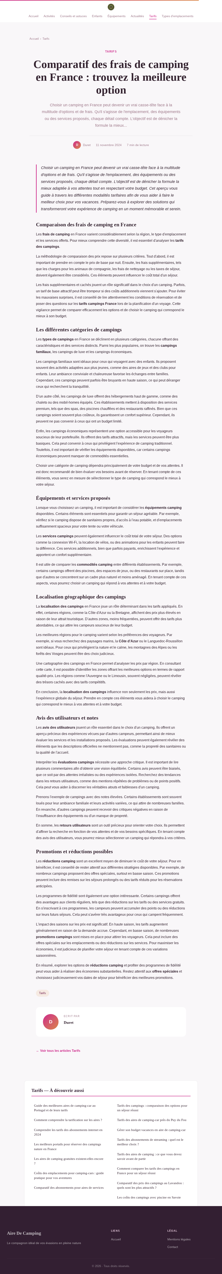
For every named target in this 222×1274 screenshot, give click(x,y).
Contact (172, 1247)
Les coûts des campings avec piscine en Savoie (149, 1197)
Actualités (137, 16)
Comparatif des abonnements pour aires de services (69, 1187)
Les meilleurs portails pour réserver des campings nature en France (67, 1146)
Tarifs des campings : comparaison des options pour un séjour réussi (152, 1108)
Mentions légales (179, 1239)
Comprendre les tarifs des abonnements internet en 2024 (68, 1132)
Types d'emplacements (177, 16)
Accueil (33, 16)
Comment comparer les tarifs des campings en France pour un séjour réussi (148, 1171)
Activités (49, 16)
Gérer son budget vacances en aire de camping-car (151, 1130)
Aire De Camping (24, 1233)
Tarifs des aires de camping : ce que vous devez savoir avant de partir (149, 1156)
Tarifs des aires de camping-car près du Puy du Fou (151, 1120)
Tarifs (153, 16)
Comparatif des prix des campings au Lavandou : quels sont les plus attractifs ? (150, 1185)
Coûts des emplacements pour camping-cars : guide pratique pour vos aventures (69, 1175)
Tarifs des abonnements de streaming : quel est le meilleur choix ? (150, 1142)
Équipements (117, 16)
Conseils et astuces (73, 16)
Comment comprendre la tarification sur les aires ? (68, 1120)
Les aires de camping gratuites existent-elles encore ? (68, 1161)
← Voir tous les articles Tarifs (58, 1050)
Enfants (97, 16)
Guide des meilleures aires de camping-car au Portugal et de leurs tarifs (65, 1108)
